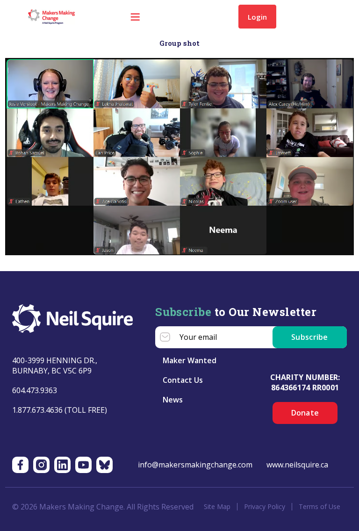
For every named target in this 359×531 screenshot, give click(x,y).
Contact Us (183, 380)
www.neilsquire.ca (297, 464)
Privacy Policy (264, 506)
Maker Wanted (189, 360)
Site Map (217, 506)
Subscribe (309, 337)
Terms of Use (319, 506)
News (173, 400)
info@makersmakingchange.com (195, 464)
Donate (305, 413)
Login (257, 17)
